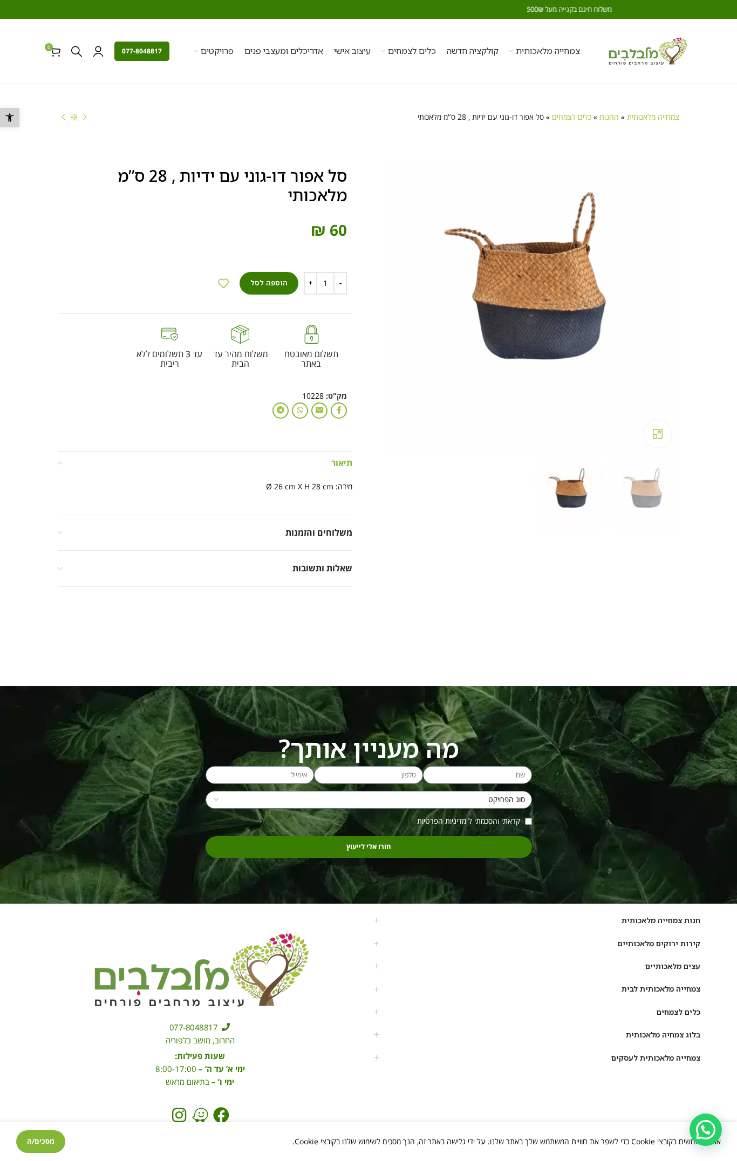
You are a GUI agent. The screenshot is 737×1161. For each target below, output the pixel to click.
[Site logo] (647, 50)
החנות (609, 117)
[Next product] (63, 117)
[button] (9, 117)
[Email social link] (319, 410)
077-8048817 (142, 51)
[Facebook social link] (339, 410)
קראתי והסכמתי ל (469, 821)
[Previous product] (84, 117)
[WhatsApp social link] (300, 410)
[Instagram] (179, 1115)
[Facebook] (221, 1115)
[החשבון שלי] (98, 51)
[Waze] (200, 1115)
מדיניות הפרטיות (441, 821)
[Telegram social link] (280, 410)
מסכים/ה (40, 1141)
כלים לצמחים (571, 117)
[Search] (76, 51)
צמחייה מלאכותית (653, 117)
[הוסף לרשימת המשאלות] (223, 283)
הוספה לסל (269, 283)
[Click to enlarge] (657, 433)
